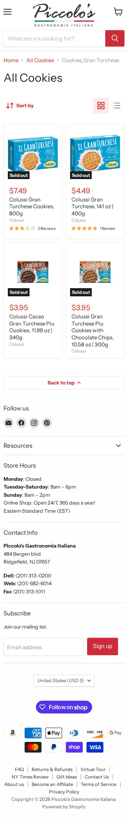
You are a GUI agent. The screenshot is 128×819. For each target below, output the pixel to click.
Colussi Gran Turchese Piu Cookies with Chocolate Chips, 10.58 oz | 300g (92, 330)
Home (11, 60)
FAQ (19, 769)
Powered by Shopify (64, 806)
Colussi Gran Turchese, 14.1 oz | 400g (92, 206)
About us (14, 784)
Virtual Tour (93, 769)
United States (60, 680)
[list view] (116, 105)
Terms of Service (98, 784)
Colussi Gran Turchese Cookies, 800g (31, 206)
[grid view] (101, 105)
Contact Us (97, 777)
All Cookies (40, 60)
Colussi (16, 220)
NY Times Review (30, 777)
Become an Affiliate (52, 784)
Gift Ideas (67, 777)
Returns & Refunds (52, 769)
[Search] (114, 38)
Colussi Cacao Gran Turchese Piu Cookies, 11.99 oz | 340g (31, 327)
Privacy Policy (64, 791)
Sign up (102, 646)
